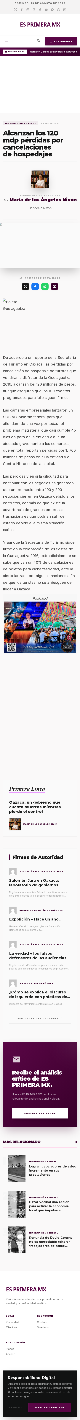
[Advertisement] (40, 85)
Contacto (42, 1322)
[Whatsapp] (58, 9)
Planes (10, 1348)
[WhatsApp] (45, 286)
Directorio (43, 1327)
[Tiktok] (40, 9)
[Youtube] (46, 9)
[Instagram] (27, 9)
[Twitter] (15, 9)
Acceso (10, 1354)
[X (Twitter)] (25, 286)
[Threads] (34, 9)
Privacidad (15, 1408)
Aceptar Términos (49, 1407)
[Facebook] (21, 9)
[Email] (64, 9)
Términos (11, 1327)
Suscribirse (61, 41)
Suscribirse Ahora (40, 1113)
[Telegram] (52, 9)
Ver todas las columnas (40, 1018)
